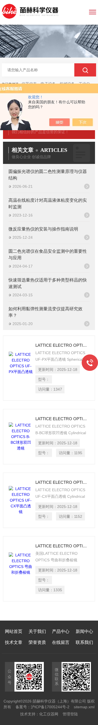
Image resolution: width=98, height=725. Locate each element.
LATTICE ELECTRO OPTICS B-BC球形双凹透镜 (62, 418)
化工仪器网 (48, 714)
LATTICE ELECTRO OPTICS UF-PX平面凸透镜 (62, 345)
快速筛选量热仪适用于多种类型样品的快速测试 (47, 283)
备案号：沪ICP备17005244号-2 (42, 707)
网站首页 (13, 631)
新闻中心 (84, 631)
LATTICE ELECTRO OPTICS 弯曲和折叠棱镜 (62, 546)
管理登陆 (70, 714)
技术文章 (13, 642)
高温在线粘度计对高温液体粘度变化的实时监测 (47, 203)
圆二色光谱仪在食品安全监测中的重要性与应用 (47, 254)
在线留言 (60, 642)
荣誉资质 (37, 642)
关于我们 (37, 631)
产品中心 (60, 631)
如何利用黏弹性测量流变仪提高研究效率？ (45, 312)
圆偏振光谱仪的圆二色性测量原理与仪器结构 (47, 174)
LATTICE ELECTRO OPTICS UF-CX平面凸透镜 (62, 482)
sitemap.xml (84, 707)
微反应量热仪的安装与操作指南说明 (43, 229)
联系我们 (84, 642)
